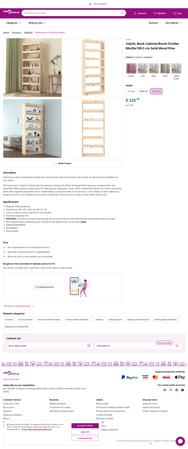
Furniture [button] (9, 319)
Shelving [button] (99, 319)
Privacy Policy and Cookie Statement (36, 429)
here (83, 221)
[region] (52, 433)
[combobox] (73, 13)
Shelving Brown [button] (115, 319)
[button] (131, 71)
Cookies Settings (104, 414)
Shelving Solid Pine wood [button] (138, 319)
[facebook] (165, 390)
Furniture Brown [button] (25, 319)
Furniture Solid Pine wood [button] (49, 319)
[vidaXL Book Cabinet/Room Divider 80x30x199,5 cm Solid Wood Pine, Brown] (32, 67)
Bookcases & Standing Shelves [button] (18, 326)
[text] (133, 100)
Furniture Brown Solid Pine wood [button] (78, 319)
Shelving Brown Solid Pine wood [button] (167, 319)
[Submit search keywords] (122, 13)
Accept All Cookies (85, 426)
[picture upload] (78, 287)
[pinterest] (176, 390)
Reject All (85, 432)
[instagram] (170, 390)
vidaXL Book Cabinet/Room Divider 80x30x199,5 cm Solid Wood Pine (152, 45)
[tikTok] (182, 390)
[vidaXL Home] (11, 12)
